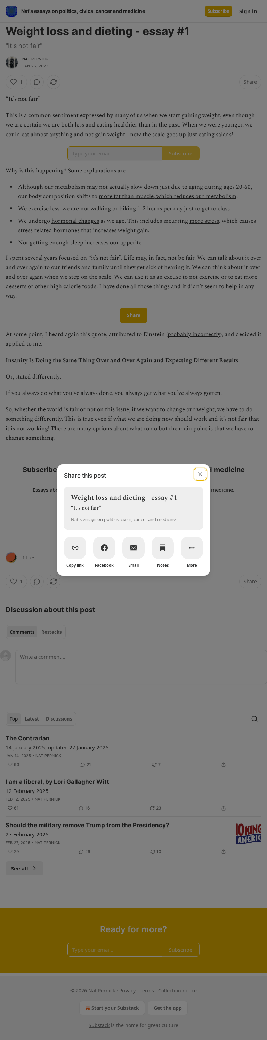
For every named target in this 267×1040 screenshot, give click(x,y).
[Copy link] (75, 548)
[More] (192, 548)
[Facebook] (104, 548)
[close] (200, 474)
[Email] (133, 548)
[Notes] (163, 548)
